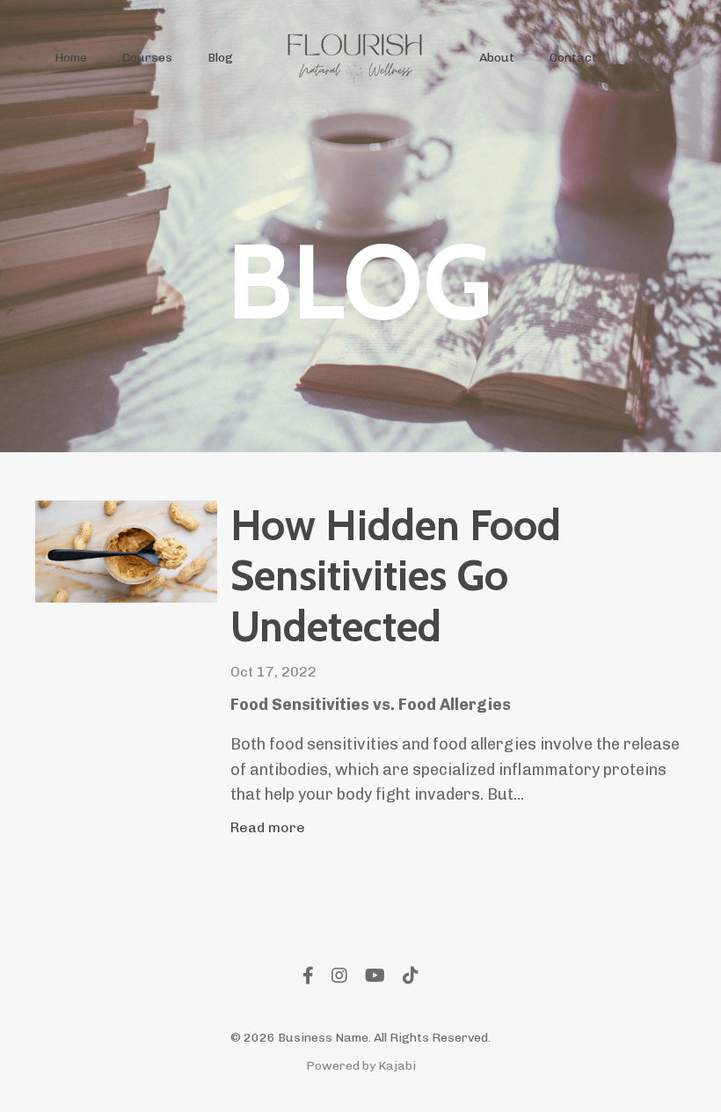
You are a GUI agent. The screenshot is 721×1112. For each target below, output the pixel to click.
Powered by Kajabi (361, 1065)
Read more (267, 827)
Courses (147, 57)
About (496, 57)
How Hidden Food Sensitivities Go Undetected (395, 576)
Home (71, 57)
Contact (573, 57)
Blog (220, 57)
